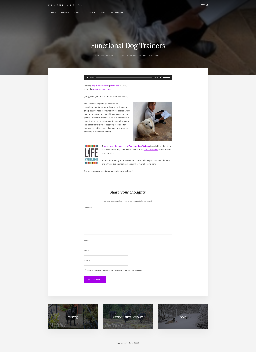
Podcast (99, 55)
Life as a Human (151, 150)
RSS (109, 89)
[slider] (167, 77)
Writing (73, 317)
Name (86, 241)
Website (87, 260)
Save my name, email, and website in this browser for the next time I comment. (115, 270)
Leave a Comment (152, 55)
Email (86, 251)
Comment (88, 208)
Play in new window (100, 86)
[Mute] (161, 77)
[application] (128, 77)
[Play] (87, 77)
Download (114, 86)
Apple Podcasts (99, 89)
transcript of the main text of (126, 146)
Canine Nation (66, 5)
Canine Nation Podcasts (128, 317)
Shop (183, 317)
